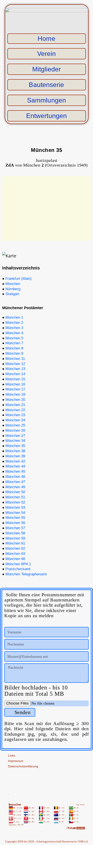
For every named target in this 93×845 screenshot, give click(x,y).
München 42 (15, 461)
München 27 (15, 436)
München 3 (14, 328)
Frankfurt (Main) (18, 279)
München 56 (15, 523)
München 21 (15, 405)
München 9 (14, 353)
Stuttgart (12, 294)
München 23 (15, 415)
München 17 (15, 389)
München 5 (14, 338)
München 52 (15, 502)
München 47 (15, 482)
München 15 (15, 379)
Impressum (15, 761)
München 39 (15, 456)
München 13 (15, 369)
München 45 (15, 471)
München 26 (15, 430)
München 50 (15, 492)
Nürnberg (12, 289)
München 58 (15, 533)
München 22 (15, 410)
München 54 (15, 513)
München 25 (15, 425)
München (12, 284)
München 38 (15, 451)
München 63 (15, 554)
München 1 (14, 317)
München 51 (15, 497)
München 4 (14, 333)
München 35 (15, 446)
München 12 (15, 364)
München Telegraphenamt (26, 574)
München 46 (15, 477)
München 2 (14, 323)
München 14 (15, 374)
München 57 (15, 528)
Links (11, 755)
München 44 (15, 466)
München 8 (14, 348)
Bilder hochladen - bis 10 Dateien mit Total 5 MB (36, 690)
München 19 (15, 394)
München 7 (14, 343)
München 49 (15, 487)
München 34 (15, 441)
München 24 (15, 420)
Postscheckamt (17, 569)
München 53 (15, 507)
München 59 (15, 538)
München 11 (15, 359)
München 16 (15, 384)
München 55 (15, 518)
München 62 (15, 548)
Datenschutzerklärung (23, 766)
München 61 (15, 543)
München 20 (15, 400)
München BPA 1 (18, 564)
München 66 (15, 559)
